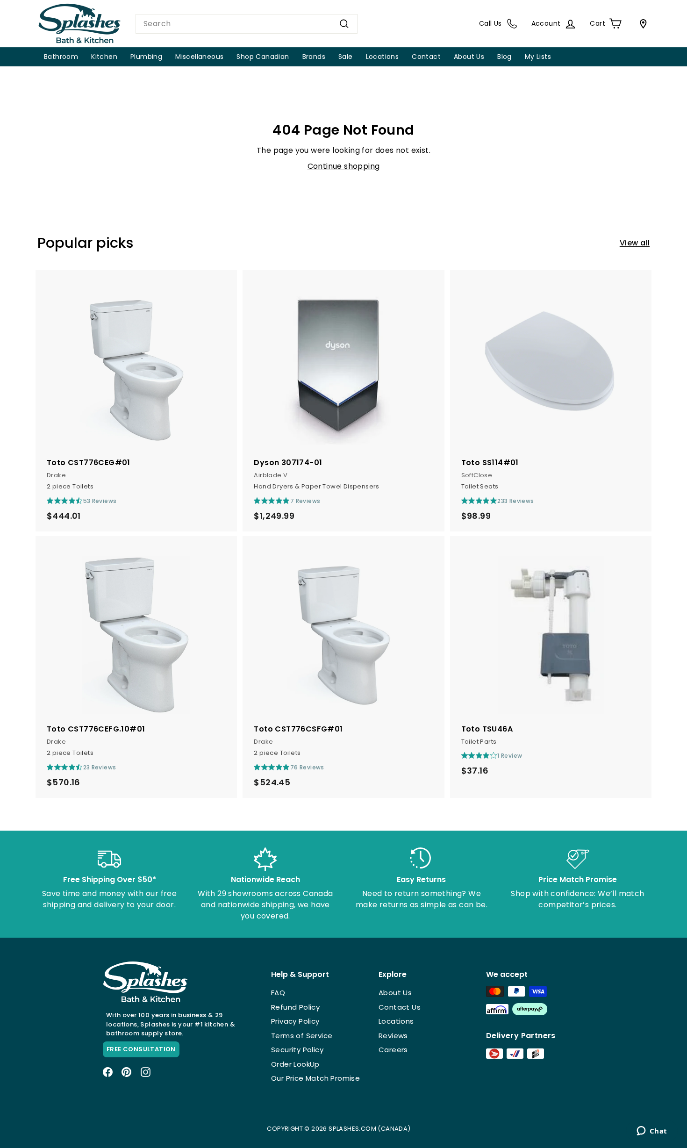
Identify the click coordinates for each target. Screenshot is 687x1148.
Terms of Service (301, 1035)
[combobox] (247, 24)
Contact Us (400, 1007)
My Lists (538, 56)
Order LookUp (295, 1064)
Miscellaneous (199, 56)
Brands (313, 56)
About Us (469, 56)
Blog (504, 56)
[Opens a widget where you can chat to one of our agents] (652, 1131)
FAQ (278, 992)
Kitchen (104, 56)
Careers (393, 1050)
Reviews (393, 1035)
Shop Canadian (262, 56)
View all (635, 242)
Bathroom (61, 56)
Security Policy (297, 1050)
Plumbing (146, 56)
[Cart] (641, 23)
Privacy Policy (295, 1021)
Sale (345, 56)
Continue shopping (344, 166)
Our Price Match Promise (315, 1078)
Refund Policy (295, 1007)
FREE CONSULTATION (141, 1049)
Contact (426, 56)
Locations (382, 56)
